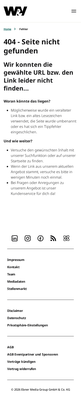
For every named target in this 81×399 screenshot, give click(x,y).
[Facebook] (40, 237)
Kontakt (13, 267)
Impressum (16, 260)
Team (11, 274)
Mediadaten (16, 281)
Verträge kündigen (21, 361)
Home (7, 29)
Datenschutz (16, 318)
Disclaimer (15, 310)
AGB (10, 347)
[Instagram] (27, 237)
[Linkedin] (14, 237)
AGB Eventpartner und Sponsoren (32, 354)
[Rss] (53, 237)
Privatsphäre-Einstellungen (27, 325)
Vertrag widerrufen (21, 369)
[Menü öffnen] (73, 11)
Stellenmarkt (17, 289)
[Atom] (66, 237)
